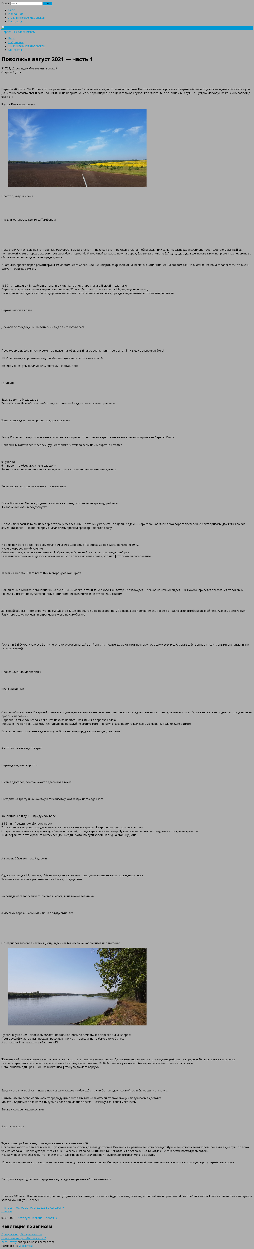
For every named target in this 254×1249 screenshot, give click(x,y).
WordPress (25, 1246)
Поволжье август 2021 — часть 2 (23, 1238)
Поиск (5, 3)
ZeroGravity (9, 1242)
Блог (11, 10)
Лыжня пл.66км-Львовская (26, 18)
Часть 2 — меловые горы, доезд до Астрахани (32, 1207)
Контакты (15, 21)
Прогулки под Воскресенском (21, 1234)
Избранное (15, 14)
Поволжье (51, 1218)
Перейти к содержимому (18, 32)
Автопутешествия (30, 1218)
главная (6, 1211)
